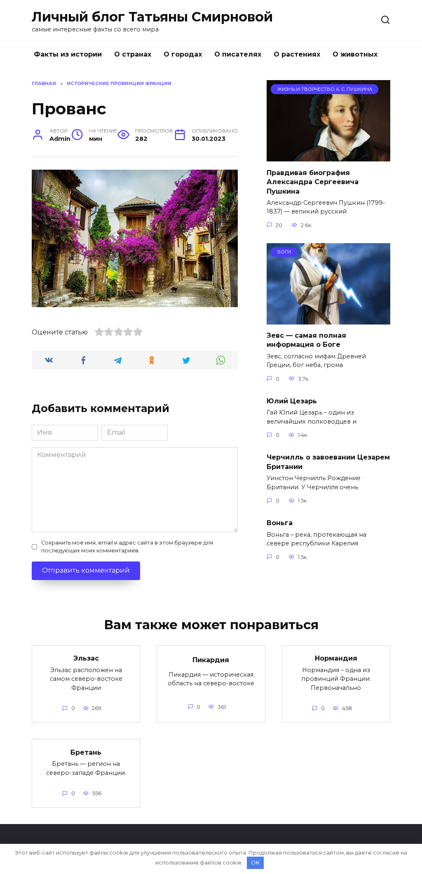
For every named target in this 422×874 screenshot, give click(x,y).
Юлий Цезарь (292, 401)
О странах (132, 54)
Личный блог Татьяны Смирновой (152, 17)
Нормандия (336, 658)
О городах (183, 54)
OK (255, 862)
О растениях (297, 54)
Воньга (280, 523)
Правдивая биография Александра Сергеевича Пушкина (313, 181)
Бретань (85, 752)
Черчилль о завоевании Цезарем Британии (328, 461)
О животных (355, 54)
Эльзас (86, 658)
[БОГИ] (328, 319)
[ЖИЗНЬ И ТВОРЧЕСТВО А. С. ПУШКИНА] (328, 156)
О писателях (237, 54)
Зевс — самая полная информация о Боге (306, 340)
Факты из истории (68, 54)
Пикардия (210, 660)
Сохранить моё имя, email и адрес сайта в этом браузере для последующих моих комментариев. (127, 547)
